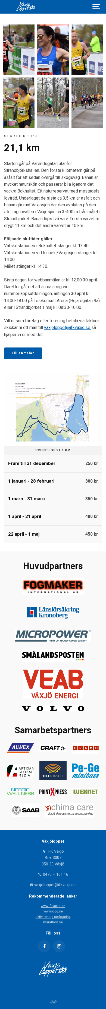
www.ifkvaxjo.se (53, 906)
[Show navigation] (96, 7)
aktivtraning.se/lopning (53, 917)
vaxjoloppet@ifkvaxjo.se (67, 327)
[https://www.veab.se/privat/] (53, 697)
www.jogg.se (53, 911)
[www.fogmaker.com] (53, 593)
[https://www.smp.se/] (53, 660)
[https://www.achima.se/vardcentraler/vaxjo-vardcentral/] (69, 816)
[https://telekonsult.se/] (53, 778)
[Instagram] (59, 946)
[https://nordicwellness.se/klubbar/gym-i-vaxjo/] (20, 793)
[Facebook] (44, 946)
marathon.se (53, 922)
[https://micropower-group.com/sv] (53, 640)
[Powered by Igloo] (53, 1002)
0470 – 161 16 (55, 874)
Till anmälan (23, 353)
